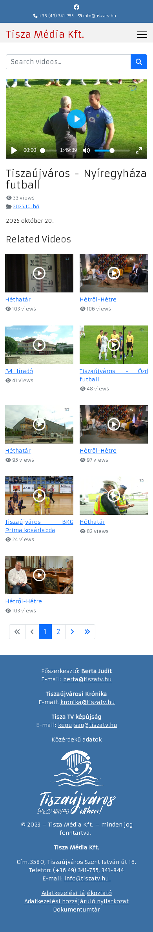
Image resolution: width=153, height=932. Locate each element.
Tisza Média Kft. (45, 34)
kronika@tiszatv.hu (87, 702)
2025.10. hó (26, 206)
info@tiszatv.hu (99, 15)
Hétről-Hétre (98, 299)
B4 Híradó (19, 371)
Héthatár (18, 299)
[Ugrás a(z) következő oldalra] (72, 631)
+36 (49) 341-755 (56, 15)
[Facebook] (76, 7)
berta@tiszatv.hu (87, 679)
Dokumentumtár (76, 909)
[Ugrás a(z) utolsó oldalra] (87, 631)
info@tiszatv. (83, 878)
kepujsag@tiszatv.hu (87, 725)
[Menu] (142, 34)
